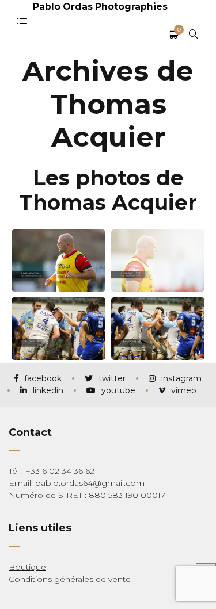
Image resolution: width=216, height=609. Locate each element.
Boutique (27, 567)
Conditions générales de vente (70, 579)
